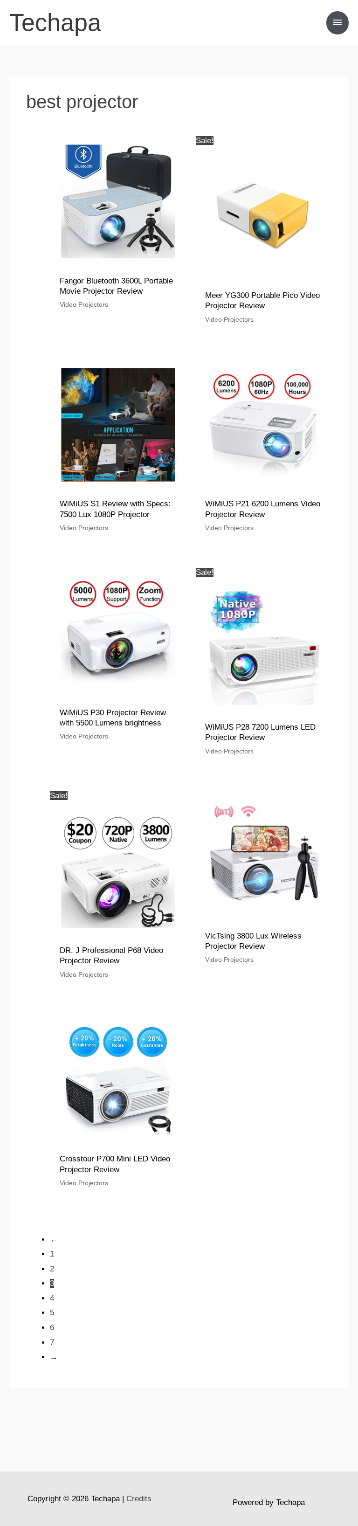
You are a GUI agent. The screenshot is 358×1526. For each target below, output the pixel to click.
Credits (138, 1498)
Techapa (55, 22)
